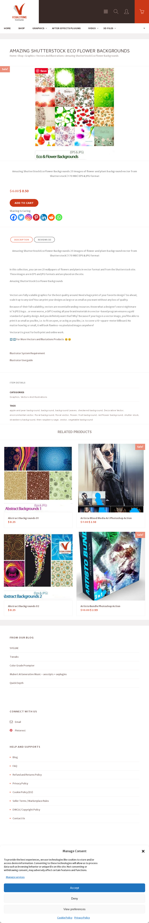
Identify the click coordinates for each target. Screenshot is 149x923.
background (47, 410)
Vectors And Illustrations (50, 55)
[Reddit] (51, 217)
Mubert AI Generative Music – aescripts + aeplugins (38, 674)
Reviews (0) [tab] (44, 239)
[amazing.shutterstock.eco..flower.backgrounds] (74, 113)
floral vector (62, 414)
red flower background (110, 414)
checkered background (90, 410)
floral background (44, 414)
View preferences (74, 909)
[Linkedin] (43, 217)
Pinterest (20, 730)
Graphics (38, 28)
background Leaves (66, 410)
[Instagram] (28, 217)
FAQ (15, 766)
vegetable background (80, 419)
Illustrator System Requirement (27, 353)
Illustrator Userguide (21, 360)
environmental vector (21, 414)
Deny (74, 898)
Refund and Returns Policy (27, 774)
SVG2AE (14, 648)
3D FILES (108, 28)
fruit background (88, 414)
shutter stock (131, 414)
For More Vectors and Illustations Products (40, 339)
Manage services (15, 877)
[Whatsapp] (58, 217)
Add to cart (24, 202)
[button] (143, 851)
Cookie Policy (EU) (23, 792)
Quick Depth (16, 683)
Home (7, 28)
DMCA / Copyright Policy (26, 809)
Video (92, 28)
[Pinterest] (36, 217)
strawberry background (22, 419)
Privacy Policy (82, 917)
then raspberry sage (48, 419)
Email (18, 722)
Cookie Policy (64, 917)
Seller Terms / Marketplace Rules (31, 800)
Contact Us (19, 818)
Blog (15, 757)
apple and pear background (25, 410)
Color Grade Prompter (22, 665)
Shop (21, 28)
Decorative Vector (113, 410)
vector (63, 419)
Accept (74, 887)
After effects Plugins (66, 28)
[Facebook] (13, 217)
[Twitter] (21, 217)
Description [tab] (21, 239)
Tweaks (14, 656)
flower (73, 414)
